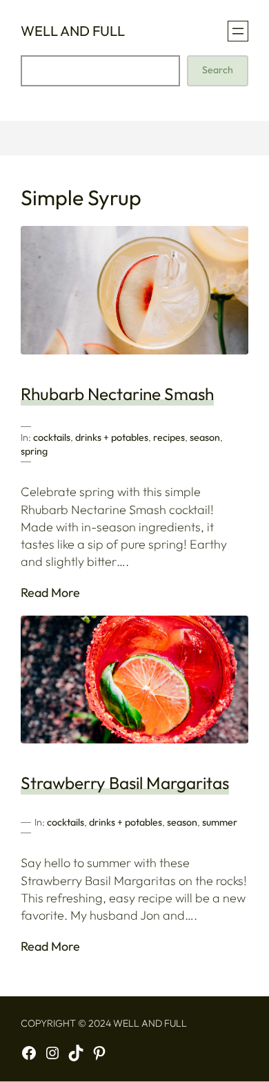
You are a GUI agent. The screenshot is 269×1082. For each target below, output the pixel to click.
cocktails (51, 437)
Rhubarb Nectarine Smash (117, 393)
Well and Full (73, 30)
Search (217, 70)
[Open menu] (238, 31)
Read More (50, 592)
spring (34, 451)
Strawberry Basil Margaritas (125, 782)
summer (219, 822)
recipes (169, 437)
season (205, 437)
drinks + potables (111, 437)
